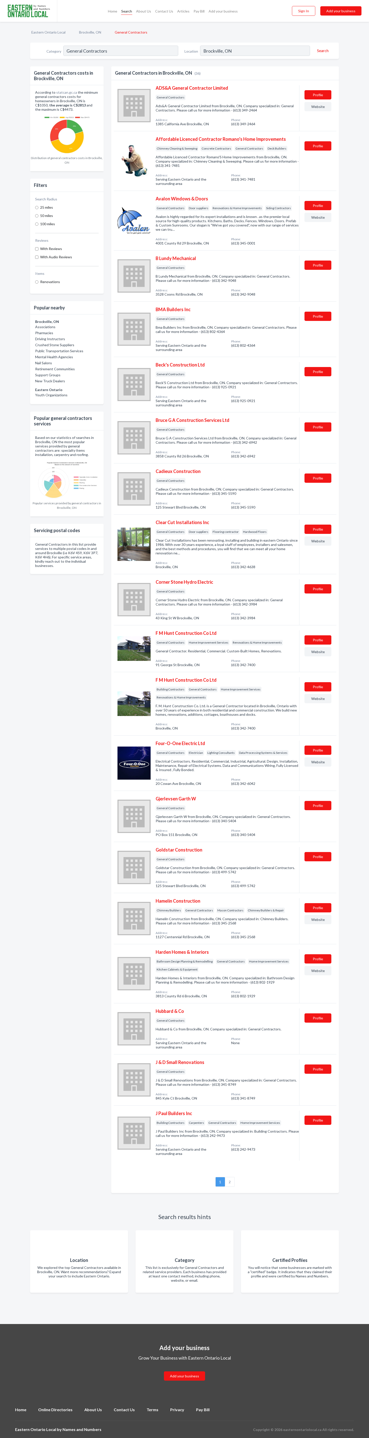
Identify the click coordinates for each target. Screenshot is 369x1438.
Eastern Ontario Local (48, 32)
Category (53, 51)
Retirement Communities (55, 369)
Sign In (303, 11)
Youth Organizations (51, 395)
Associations (45, 327)
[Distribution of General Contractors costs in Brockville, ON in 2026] (67, 134)
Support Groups (47, 375)
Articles (183, 11)
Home (112, 11)
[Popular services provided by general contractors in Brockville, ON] (67, 478)
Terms (152, 1409)
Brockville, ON (90, 32)
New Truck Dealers (50, 381)
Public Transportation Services (59, 351)
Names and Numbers (82, 1429)
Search (126, 11)
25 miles (46, 207)
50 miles (46, 215)
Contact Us (164, 11)
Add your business (223, 11)
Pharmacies (44, 333)
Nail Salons (43, 363)
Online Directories (55, 1409)
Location (191, 51)
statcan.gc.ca (66, 92)
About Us (143, 11)
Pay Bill (199, 11)
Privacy (177, 1409)
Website (318, 106)
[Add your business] (184, 1370)
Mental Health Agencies (54, 357)
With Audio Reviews (56, 257)
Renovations (50, 282)
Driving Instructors (50, 339)
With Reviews (51, 249)
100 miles (47, 224)
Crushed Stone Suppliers (54, 345)
